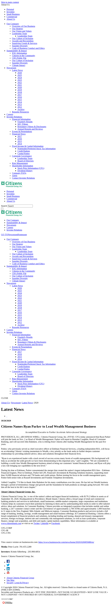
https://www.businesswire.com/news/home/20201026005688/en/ (66, 542)
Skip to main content (10, 2)
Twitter (36, 523)
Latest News (27, 403)
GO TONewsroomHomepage (14, 234)
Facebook (55, 523)
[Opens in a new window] (8, 562)
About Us (5, 403)
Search (4, 206)
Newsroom (15, 403)
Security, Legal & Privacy (18, 583)
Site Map (10, 580)
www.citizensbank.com (11, 523)
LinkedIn (44, 523)
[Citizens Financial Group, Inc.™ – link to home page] (12, 187)
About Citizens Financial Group (20, 578)
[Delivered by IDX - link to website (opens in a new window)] (7, 599)
